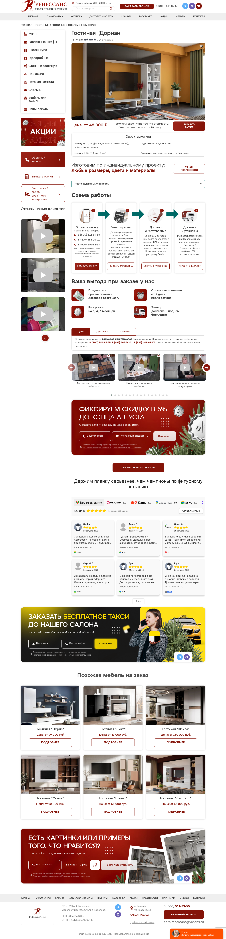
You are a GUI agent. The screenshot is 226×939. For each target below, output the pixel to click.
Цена (81, 331)
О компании (54, 17)
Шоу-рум (126, 17)
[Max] (192, 6)
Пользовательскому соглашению (127, 448)
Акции (164, 17)
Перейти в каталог (190, 266)
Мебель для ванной (37, 99)
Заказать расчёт (189, 126)
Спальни (35, 90)
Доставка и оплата (101, 17)
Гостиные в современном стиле (74, 25)
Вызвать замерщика (121, 266)
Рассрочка (145, 17)
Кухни (32, 34)
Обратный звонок (183, 915)
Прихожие (36, 74)
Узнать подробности (189, 168)
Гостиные (42, 25)
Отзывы (180, 17)
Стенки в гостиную (42, 66)
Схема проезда (139, 915)
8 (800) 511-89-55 (167, 6)
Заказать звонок (137, 6)
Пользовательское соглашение (131, 934)
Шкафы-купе (37, 50)
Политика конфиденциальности (94, 934)
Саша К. (178, 524)
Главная (33, 17)
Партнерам (168, 898)
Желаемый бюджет (133, 436)
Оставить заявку (87, 266)
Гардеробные (38, 58)
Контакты (199, 17)
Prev (45, 217)
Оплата (125, 331)
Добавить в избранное (142, 923)
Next (45, 338)
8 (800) (177, 906)
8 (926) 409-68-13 (167, 10)
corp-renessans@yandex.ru (184, 922)
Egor (176, 563)
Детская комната (41, 82)
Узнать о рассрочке (155, 266)
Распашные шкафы (42, 42)
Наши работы (38, 109)
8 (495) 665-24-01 (167, 2)
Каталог (75, 17)
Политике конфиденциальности (97, 448)
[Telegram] (185, 6)
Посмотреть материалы (138, 468)
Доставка (102, 331)
